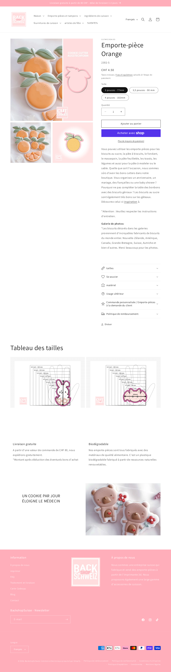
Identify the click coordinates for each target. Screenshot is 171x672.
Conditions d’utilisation (150, 661)
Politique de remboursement (96, 661)
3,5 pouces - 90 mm (144, 90)
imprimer (15, 571)
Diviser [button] (108, 324)
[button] (39, 15)
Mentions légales (153, 664)
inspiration (130, 201)
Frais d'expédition (124, 74)
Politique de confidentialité (124, 661)
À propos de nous (20, 565)
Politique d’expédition (118, 664)
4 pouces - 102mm (115, 97)
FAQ (12, 576)
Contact (14, 600)
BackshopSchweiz (33, 661)
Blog (12, 594)
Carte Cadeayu (18, 588)
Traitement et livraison (22, 582)
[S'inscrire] (66, 619)
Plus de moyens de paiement (131, 141)
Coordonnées (136, 664)
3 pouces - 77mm (114, 90)
